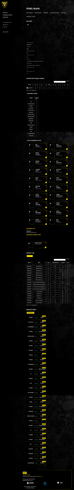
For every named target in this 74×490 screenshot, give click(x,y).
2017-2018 (29, 298)
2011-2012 (29, 277)
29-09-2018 (43, 447)
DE (7, 32)
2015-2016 (29, 293)
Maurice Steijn (38, 242)
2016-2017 (29, 295)
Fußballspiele (7, 15)
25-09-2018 (43, 452)
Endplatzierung (55, 262)
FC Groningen (31, 110)
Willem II (31, 129)
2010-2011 (29, 275)
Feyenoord (31, 112)
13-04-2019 (43, 334)
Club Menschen (7, 22)
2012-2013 (29, 282)
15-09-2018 (43, 461)
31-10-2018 (43, 428)
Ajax (31, 131)
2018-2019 (30, 87)
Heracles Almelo (31, 116)
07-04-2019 (43, 339)
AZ (31, 101)
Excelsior (31, 105)
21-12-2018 (43, 395)
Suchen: (67, 81)
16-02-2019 (43, 372)
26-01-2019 (43, 386)
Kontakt (5, 27)
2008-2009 (29, 266)
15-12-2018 (43, 400)
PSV (31, 122)
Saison (29, 84)
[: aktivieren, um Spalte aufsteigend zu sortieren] (35, 85)
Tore (67, 262)
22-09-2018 (43, 456)
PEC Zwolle (31, 120)
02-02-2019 (43, 381)
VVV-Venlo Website (26, 475)
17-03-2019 (43, 353)
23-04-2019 (43, 325)
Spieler (5, 13)
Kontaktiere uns (39, 476)
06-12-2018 (43, 409)
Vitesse (31, 127)
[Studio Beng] (59, 483)
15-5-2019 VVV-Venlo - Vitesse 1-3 (33, 65)
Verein (39, 262)
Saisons (5, 17)
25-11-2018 (43, 419)
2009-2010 (29, 270)
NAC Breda (31, 118)
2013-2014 (29, 286)
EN (5, 32)
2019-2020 (29, 302)
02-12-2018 (43, 414)
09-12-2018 (43, 405)
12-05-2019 (43, 320)
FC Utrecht (31, 135)
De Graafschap (31, 103)
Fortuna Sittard (31, 114)
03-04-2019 (43, 344)
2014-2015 (29, 291)
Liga (48, 262)
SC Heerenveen (31, 133)
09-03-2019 (43, 358)
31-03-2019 (43, 348)
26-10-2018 (43, 433)
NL (3, 32)
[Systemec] (45, 485)
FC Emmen (31, 108)
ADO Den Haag (31, 125)
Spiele (62, 262)
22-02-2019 (43, 367)
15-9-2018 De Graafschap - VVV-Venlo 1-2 (35, 61)
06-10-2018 (43, 442)
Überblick (5, 24)
